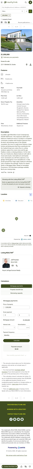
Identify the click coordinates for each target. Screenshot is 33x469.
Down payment (7, 312)
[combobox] (16, 7)
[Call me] (17, 265)
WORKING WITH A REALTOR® (16, 409)
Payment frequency (8, 332)
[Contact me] (12, 265)
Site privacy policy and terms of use (16, 455)
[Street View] (30, 64)
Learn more (15, 384)
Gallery (2, 22)
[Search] (25, 2)
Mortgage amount (8, 320)
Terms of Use (15, 243)
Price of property (8, 304)
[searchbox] (15, 7)
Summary (9, 22)
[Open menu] (1, 2)
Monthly (6, 335)
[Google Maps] (26, 64)
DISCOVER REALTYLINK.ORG (16, 404)
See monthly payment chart (15, 355)
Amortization (22, 324)
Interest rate (6, 324)
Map (5, 22)
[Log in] (30, 2)
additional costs (13, 389)
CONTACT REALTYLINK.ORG (16, 414)
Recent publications (24, 22)
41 (30, 49)
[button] (16, 40)
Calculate (16, 340)
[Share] (21, 466)
